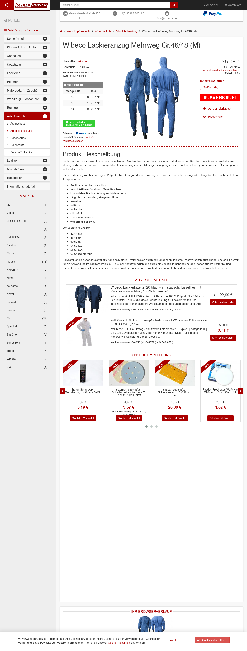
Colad (27, 213)
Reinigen (13, 107)
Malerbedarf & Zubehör (23, 90)
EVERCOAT (27, 237)
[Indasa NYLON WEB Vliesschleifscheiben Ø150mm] (220, 373)
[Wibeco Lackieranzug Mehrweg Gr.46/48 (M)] (152, 98)
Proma (27, 310)
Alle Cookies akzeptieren (212, 640)
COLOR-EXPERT (27, 221)
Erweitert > (175, 640)
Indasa (27, 261)
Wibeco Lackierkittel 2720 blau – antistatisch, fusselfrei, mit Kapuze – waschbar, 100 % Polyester (156, 289)
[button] (220, 87)
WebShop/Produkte (22, 29)
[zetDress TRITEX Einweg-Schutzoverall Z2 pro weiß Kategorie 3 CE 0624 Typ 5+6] (88, 332)
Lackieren (13, 73)
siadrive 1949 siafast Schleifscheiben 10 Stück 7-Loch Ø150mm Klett (83, 392)
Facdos (27, 245)
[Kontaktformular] (220, 116)
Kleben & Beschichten (22, 47)
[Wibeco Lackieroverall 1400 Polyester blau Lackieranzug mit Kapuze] (151, 630)
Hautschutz (17, 145)
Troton (27, 351)
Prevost (27, 302)
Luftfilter (12, 160)
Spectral (27, 326)
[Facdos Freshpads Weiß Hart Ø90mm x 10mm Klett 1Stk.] (175, 373)
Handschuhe (18, 138)
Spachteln (14, 64)
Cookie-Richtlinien (119, 642)
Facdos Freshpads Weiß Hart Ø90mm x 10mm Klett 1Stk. (175, 391)
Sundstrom (27, 342)
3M (27, 205)
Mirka (27, 278)
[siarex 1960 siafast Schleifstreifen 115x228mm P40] (129, 373)
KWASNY (27, 269)
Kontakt (13, 20)
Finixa (27, 253)
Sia (27, 318)
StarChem (27, 334)
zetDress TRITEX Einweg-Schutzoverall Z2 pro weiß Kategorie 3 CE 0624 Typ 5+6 (159, 321)
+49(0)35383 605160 (131, 13)
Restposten (15, 177)
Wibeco (27, 359)
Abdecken (14, 56)
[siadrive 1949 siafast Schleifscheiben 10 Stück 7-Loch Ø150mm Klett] (83, 373)
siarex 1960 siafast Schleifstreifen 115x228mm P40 (128, 392)
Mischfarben (15, 169)
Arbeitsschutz (16, 116)
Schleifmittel (15, 38)
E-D (27, 229)
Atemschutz (17, 123)
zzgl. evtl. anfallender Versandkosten (221, 69)
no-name (27, 286)
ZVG (27, 367)
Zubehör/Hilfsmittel (21, 152)
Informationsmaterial (21, 186)
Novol (27, 294)
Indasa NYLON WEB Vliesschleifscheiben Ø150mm (220, 392)
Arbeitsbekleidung (21, 131)
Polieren (13, 81)
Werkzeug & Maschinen (23, 99)
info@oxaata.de (167, 18)
